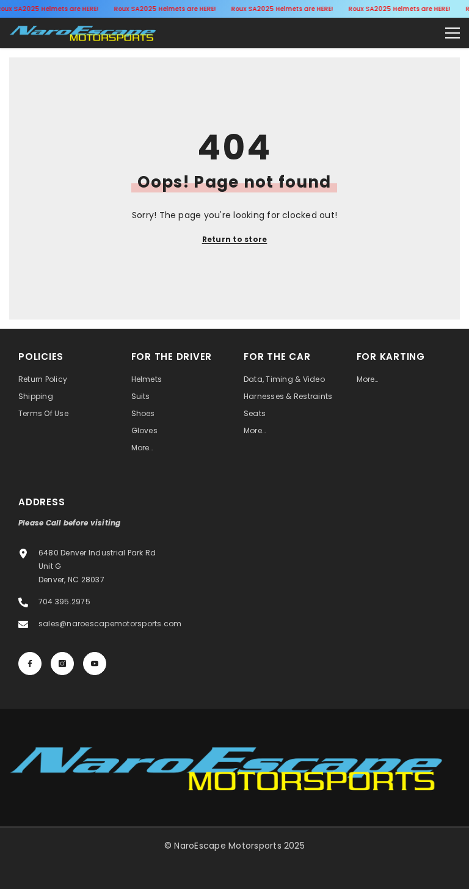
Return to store (234, 239)
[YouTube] (94, 663)
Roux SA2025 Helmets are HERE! (165, 8)
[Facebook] (30, 663)
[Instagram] (62, 663)
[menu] (452, 33)
